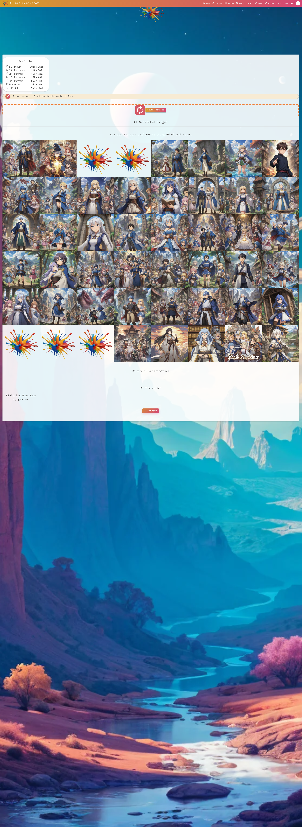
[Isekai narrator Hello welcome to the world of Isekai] (95, 232)
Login (279, 3)
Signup (285, 3)
